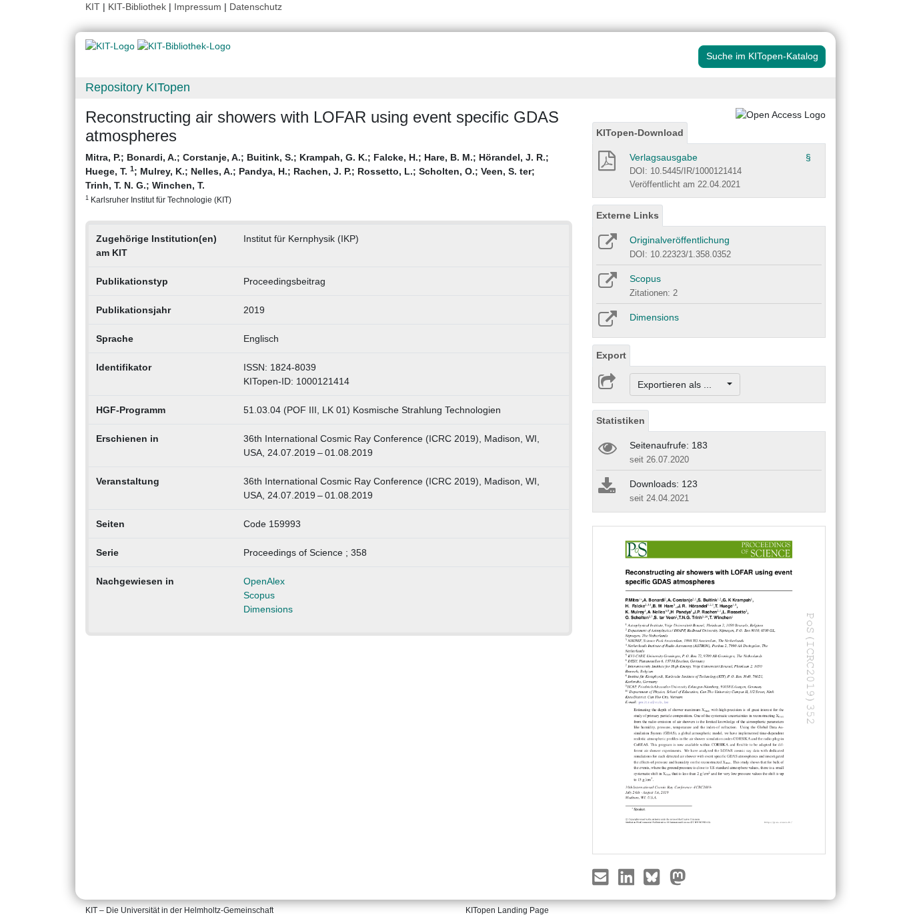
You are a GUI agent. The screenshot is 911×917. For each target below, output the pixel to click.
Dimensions (268, 609)
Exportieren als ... (681, 384)
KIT (92, 6)
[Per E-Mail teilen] (602, 876)
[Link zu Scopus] (606, 284)
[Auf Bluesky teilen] (655, 876)
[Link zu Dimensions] (606, 323)
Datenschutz (255, 6)
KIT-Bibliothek (138, 6)
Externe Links (627, 215)
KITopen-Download (640, 132)
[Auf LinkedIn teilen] (628, 876)
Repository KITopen (137, 87)
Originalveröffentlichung (680, 240)
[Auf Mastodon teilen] (678, 876)
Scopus (259, 595)
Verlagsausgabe (664, 157)
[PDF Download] (606, 164)
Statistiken (620, 420)
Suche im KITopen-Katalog (762, 56)
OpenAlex (264, 581)
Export (611, 355)
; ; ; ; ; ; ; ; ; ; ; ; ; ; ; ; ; (317, 178)
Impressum (197, 6)
